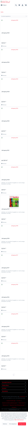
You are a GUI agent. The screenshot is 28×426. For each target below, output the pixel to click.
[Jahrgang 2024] (14, 55)
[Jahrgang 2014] (14, 349)
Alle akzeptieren (13, 423)
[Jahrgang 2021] (14, 143)
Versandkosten (22, 396)
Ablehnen (5, 423)
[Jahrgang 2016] (14, 290)
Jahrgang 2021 (5, 150)
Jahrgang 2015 (5, 326)
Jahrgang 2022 (5, 121)
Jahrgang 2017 (5, 267)
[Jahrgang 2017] (14, 261)
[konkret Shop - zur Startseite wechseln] (7, 2)
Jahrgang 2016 (5, 297)
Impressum (14, 407)
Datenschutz (5, 405)
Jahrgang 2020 (5, 179)
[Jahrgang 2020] (14, 172)
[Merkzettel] (19, 5)
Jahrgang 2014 (5, 356)
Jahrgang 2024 (5, 62)
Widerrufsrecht (21, 402)
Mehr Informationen (19, 419)
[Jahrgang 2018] (14, 231)
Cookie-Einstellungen (11, 400)
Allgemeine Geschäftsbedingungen (17, 405)
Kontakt (19, 400)
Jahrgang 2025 (5, 33)
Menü (4, 5)
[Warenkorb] (25, 5)
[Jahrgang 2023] (14, 84)
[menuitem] (3, 5)
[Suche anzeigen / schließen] (15, 5)
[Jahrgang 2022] (14, 114)
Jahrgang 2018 (5, 238)
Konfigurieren (22, 423)
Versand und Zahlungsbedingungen (9, 402)
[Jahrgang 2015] (14, 319)
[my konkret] (22, 5)
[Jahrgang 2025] (14, 26)
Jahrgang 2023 (5, 91)
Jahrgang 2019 (5, 209)
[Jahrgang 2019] (14, 202)
